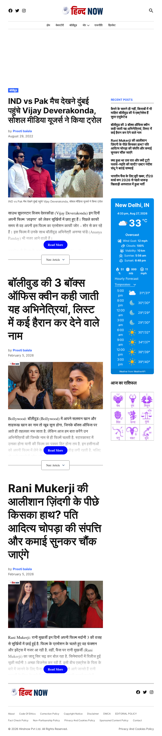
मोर (84, 25)
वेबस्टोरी (60, 25)
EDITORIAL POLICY (126, 713)
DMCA (107, 713)
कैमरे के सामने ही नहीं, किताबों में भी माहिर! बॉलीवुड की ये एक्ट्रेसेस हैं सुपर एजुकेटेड (131, 113)
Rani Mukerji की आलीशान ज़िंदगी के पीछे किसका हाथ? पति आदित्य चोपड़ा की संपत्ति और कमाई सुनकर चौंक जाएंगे (54, 521)
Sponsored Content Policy (114, 720)
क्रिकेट (112, 25)
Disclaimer (93, 713)
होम (48, 25)
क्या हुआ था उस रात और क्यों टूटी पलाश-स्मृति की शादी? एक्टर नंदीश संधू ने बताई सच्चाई (131, 164)
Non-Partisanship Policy (46, 720)
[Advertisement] (81, 57)
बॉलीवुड (73, 25)
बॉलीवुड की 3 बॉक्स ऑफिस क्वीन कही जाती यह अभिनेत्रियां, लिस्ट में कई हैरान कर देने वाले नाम (53, 309)
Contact (137, 720)
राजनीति (98, 25)
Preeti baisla (22, 131)
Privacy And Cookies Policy (79, 720)
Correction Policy (49, 713)
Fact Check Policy (18, 720)
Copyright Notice (73, 713)
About (11, 713)
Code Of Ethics (27, 713)
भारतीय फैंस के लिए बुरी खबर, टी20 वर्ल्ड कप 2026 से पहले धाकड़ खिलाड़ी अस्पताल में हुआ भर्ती (132, 180)
